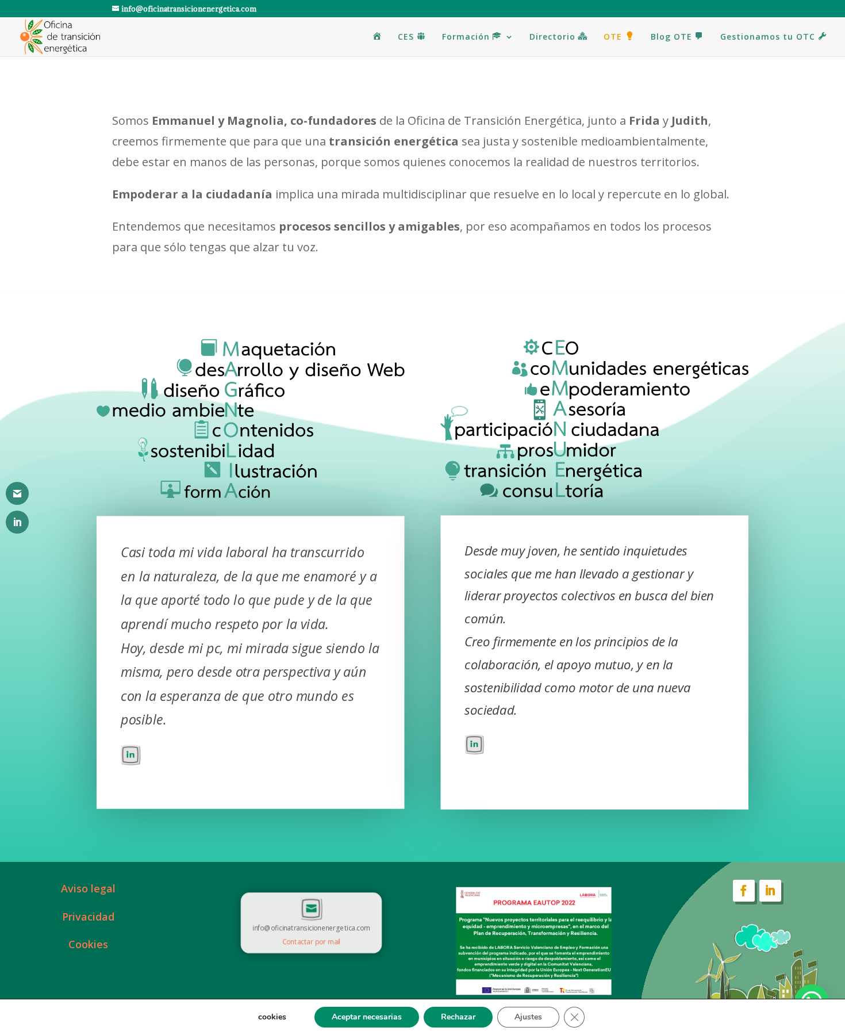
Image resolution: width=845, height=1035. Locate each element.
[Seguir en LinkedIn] (770, 891)
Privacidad (88, 916)
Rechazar (458, 1016)
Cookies (88, 944)
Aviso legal (88, 888)
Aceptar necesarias (367, 1016)
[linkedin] (131, 760)
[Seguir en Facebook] (744, 891)
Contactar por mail (311, 941)
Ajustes (528, 1016)
